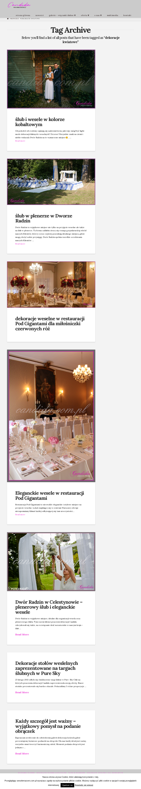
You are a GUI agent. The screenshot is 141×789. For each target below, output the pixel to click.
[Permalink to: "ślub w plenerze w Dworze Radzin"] (51, 182)
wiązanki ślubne (26, 773)
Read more (20, 141)
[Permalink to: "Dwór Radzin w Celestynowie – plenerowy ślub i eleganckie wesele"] (51, 561)
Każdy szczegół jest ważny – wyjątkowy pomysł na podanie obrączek (48, 726)
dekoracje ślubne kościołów (52, 773)
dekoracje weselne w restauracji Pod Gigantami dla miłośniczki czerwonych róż (50, 323)
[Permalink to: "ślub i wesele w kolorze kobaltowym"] (51, 79)
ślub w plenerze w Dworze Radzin (43, 218)
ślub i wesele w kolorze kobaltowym (40, 121)
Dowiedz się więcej (84, 785)
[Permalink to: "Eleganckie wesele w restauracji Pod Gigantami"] (51, 416)
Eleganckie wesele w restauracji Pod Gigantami (49, 495)
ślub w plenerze (76, 773)
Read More (22, 634)
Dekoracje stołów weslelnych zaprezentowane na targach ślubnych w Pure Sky (46, 668)
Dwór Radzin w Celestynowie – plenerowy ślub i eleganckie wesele (48, 607)
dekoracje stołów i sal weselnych (105, 773)
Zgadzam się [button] (67, 785)
